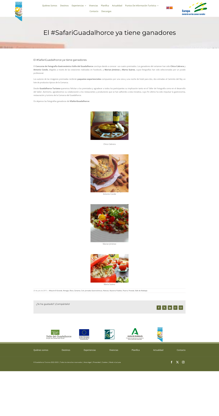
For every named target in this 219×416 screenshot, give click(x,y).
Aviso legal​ (87, 362)
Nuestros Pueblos (116, 291)
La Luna (118, 362)
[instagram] (183, 362)
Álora (71, 291)
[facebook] (171, 362)
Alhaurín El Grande (55, 291)
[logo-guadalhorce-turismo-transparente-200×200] (19, 2)
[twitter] (177, 362)
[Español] (171, 8)
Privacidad (96, 362)
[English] (168, 8)
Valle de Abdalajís (141, 291)
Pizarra (125, 291)
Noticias (106, 291)
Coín (82, 291)
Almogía (66, 291)
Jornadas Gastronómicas (93, 291)
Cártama (77, 291)
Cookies (105, 362)
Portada (131, 291)
